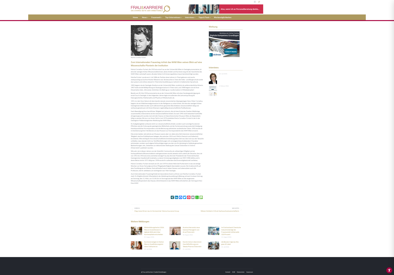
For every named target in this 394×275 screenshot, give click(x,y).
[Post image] (213, 78)
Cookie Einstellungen (160, 272)
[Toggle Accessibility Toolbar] (389, 270)
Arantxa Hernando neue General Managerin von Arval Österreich (191, 229)
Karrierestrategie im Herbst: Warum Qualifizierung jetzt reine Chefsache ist (154, 244)
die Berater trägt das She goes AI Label (230, 243)
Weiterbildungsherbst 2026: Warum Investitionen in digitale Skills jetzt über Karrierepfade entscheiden (154, 230)
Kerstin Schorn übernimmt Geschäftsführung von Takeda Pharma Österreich (192, 244)
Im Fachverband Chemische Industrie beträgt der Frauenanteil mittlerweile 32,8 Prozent (231, 230)
